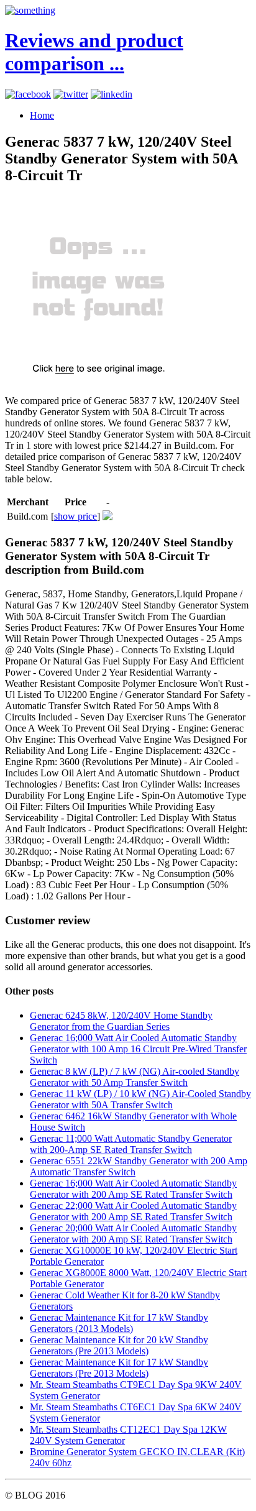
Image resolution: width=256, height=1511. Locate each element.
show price (75, 516)
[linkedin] (111, 94)
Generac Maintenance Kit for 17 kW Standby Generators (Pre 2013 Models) (119, 1368)
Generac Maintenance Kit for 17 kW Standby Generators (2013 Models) (119, 1323)
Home (42, 115)
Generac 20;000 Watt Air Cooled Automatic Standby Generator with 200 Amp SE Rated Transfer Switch (133, 1233)
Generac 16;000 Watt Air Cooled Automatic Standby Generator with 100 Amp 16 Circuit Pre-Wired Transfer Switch (138, 1048)
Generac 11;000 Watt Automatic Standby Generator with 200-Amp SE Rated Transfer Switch (131, 1144)
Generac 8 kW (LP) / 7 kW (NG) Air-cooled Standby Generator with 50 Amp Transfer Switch (134, 1077)
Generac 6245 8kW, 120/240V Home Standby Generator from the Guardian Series (121, 1021)
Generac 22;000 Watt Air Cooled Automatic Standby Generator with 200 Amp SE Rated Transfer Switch (133, 1211)
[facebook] (28, 94)
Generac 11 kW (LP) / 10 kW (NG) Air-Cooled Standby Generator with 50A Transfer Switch (140, 1099)
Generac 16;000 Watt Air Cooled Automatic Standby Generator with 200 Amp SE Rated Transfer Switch (133, 1189)
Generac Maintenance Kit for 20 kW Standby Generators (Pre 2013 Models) (119, 1345)
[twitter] (70, 94)
